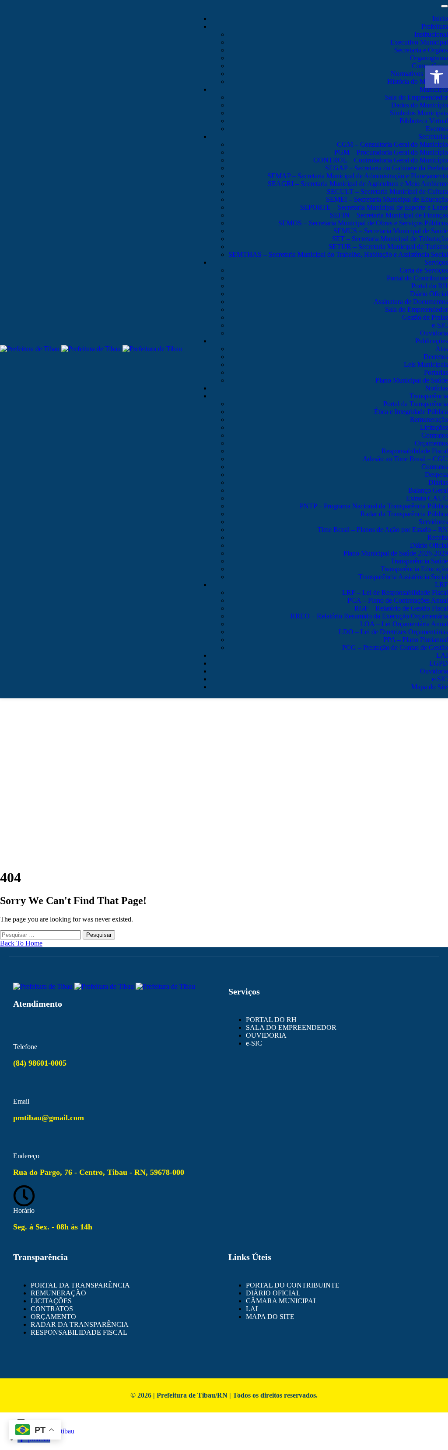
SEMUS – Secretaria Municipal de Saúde (390, 231)
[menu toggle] (444, 6)
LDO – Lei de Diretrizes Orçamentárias (393, 631)
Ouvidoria (434, 333)
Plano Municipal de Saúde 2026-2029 (395, 553)
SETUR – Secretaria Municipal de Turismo (388, 246)
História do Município (417, 81)
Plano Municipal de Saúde (411, 380)
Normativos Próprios (419, 73)
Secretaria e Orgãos (421, 50)
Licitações (434, 427)
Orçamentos (431, 443)
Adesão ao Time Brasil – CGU (405, 459)
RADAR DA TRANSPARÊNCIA (80, 1324)
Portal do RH (429, 286)
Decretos (436, 356)
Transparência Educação (414, 569)
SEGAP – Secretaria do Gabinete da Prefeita (386, 168)
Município (434, 89)
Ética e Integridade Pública (411, 411)
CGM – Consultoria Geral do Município (392, 144)
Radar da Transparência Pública (404, 514)
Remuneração (429, 419)
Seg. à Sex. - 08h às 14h (52, 1226)
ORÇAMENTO (53, 1316)
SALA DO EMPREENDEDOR (291, 1027)
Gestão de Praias (425, 317)
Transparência (429, 396)
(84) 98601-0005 (39, 1063)
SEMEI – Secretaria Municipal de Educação (387, 199)
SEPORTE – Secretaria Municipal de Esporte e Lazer (374, 207)
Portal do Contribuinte (417, 278)
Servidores (433, 521)
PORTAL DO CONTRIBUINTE (293, 1285)
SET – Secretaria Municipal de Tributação (390, 238)
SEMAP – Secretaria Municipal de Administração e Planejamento (357, 176)
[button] (436, 77)
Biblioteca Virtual (423, 120)
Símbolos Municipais (419, 113)
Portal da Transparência (415, 403)
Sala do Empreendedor (416, 97)
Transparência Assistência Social (403, 576)
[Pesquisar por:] (41, 934)
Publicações (431, 341)
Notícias (436, 388)
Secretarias (433, 136)
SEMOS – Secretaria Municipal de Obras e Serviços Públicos (363, 223)
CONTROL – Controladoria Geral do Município (380, 160)
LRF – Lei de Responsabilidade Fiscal (395, 592)
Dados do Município (419, 105)
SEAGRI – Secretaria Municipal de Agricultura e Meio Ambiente (358, 183)
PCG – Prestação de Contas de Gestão (395, 647)
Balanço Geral (428, 490)
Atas (441, 348)
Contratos (434, 435)
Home (224, 749)
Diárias (438, 482)
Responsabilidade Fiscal (415, 451)
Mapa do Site (429, 686)
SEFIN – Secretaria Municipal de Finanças (389, 215)
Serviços (436, 262)
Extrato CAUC (427, 498)
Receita (437, 537)
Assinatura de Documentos (411, 301)
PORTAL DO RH (271, 1019)
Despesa (436, 474)
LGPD (438, 663)
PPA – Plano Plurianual (415, 639)
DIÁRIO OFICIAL (273, 1293)
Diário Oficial (429, 293)
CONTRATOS (52, 1308)
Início (440, 18)
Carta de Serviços (423, 270)
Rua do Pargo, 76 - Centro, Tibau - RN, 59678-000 (98, 1172)
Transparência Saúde (419, 561)
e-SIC (440, 325)
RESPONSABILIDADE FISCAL (79, 1332)
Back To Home (21, 943)
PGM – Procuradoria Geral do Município (391, 152)
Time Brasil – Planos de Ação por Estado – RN (383, 529)
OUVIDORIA (266, 1035)
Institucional (431, 34)
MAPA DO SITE (270, 1316)
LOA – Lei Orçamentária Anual (404, 624)
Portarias (436, 372)
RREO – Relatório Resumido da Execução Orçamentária (369, 616)
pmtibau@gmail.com (48, 1117)
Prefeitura (434, 26)
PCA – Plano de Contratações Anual (397, 600)
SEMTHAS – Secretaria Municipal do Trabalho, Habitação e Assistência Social (338, 254)
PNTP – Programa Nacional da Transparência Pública (374, 506)
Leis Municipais (426, 364)
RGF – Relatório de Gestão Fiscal (401, 608)
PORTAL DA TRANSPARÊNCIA (80, 1285)
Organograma (429, 58)
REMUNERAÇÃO (58, 1293)
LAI (442, 655)
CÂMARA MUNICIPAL (282, 1301)
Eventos (437, 128)
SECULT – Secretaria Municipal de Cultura (387, 191)
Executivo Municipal (419, 42)
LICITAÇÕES (51, 1301)
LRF (441, 584)
